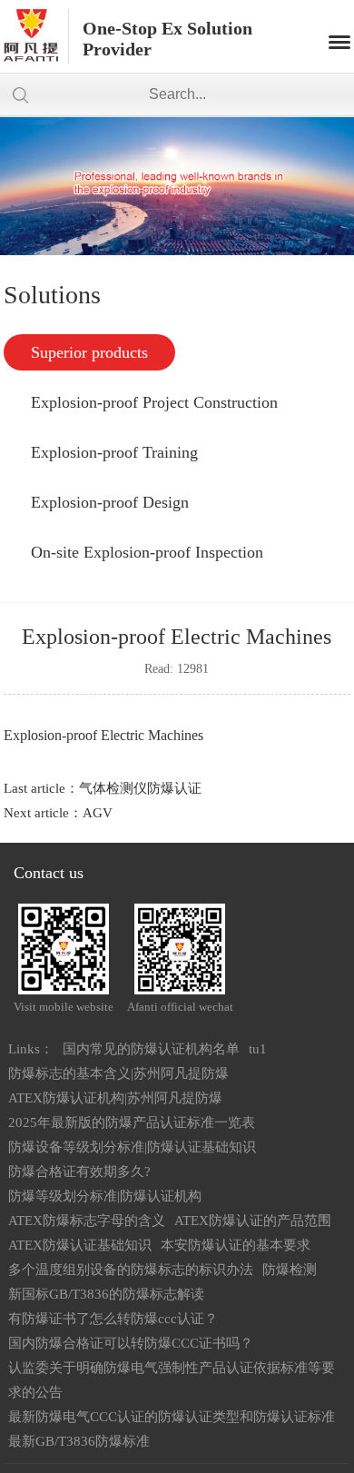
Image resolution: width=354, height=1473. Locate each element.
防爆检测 (289, 1269)
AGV (98, 813)
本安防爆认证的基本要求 (235, 1245)
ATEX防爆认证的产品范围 (252, 1220)
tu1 (258, 1049)
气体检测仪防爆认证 (140, 788)
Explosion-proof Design (110, 502)
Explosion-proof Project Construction (154, 402)
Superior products (89, 352)
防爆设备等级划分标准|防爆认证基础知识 (132, 1147)
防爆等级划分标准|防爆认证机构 (105, 1196)
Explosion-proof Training (114, 452)
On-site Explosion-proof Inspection (147, 552)
